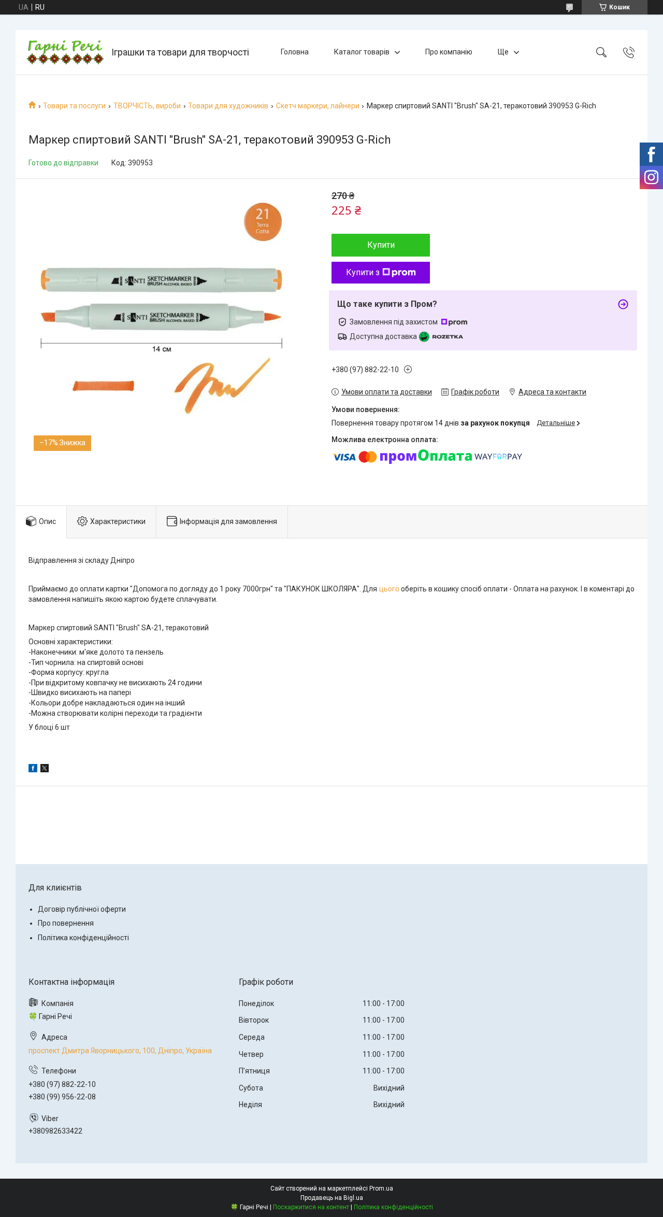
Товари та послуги (74, 106)
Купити (381, 245)
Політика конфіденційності (83, 937)
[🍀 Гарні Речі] (65, 52)
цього (389, 589)
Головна (295, 52)
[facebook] (32, 770)
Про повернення (66, 923)
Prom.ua (381, 1188)
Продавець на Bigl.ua (331, 1197)
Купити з (363, 272)
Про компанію (448, 52)
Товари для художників (228, 106)
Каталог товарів (362, 52)
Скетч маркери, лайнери (317, 106)
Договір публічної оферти (82, 909)
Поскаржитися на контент (311, 1207)
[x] (44, 770)
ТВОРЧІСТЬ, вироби (147, 106)
